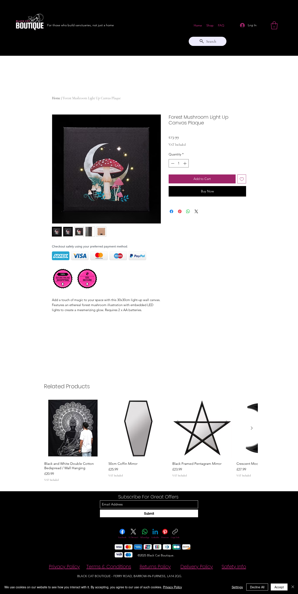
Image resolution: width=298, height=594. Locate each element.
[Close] (292, 587)
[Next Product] (251, 428)
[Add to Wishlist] (241, 178)
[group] (151, 440)
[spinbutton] (178, 163)
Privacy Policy (172, 587)
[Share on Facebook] (171, 211)
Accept (279, 587)
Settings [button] (237, 587)
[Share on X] (196, 211)
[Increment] (185, 163)
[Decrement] (172, 163)
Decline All (257, 587)
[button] (274, 25)
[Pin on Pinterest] (179, 211)
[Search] (251, 27)
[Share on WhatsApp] (188, 211)
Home (56, 98)
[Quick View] (74, 428)
